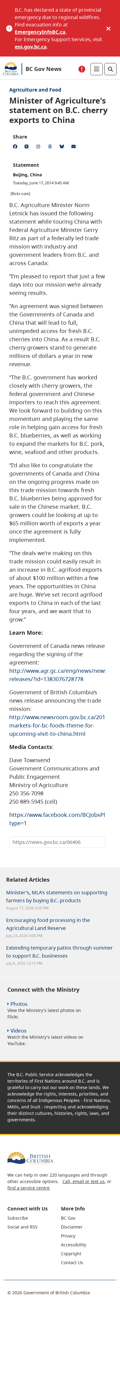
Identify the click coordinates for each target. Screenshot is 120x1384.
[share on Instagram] (39, 147)
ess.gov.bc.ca (31, 46)
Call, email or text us (83, 1181)
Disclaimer (72, 1227)
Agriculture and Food (35, 89)
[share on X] (28, 147)
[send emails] (74, 147)
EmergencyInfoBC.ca (40, 32)
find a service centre (28, 1188)
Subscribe (17, 1218)
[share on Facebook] (16, 147)
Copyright (71, 1254)
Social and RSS (22, 1227)
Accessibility (73, 1245)
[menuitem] (33, 1218)
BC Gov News (44, 69)
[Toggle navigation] (96, 69)
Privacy (68, 1236)
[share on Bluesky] (63, 147)
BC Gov (68, 1218)
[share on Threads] (51, 147)
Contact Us (72, 1262)
